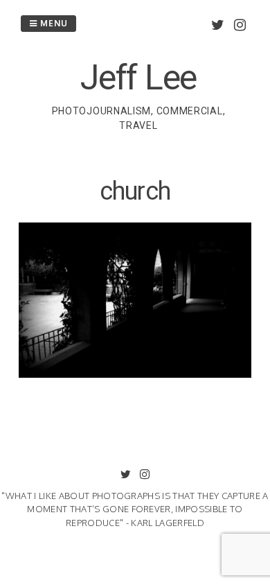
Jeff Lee (138, 78)
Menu (52, 23)
